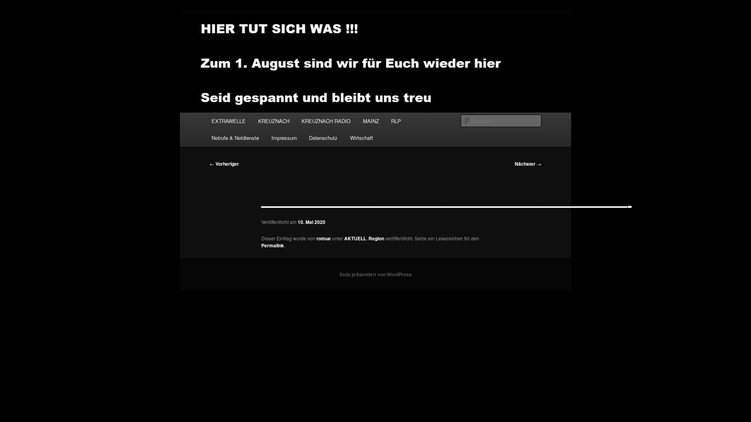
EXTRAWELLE (229, 121)
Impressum (284, 137)
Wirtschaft (361, 137)
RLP (396, 121)
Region (376, 238)
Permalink (272, 245)
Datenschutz (323, 137)
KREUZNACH (273, 121)
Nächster (528, 163)
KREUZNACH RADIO (326, 121)
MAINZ (371, 121)
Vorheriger (224, 163)
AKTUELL (355, 238)
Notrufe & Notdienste (235, 137)
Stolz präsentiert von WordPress (376, 274)
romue (323, 238)
